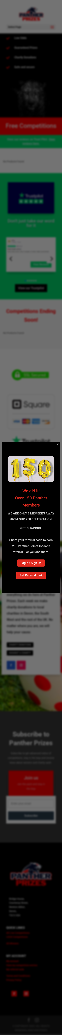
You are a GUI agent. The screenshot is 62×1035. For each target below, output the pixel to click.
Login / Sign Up (31, 563)
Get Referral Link (31, 575)
